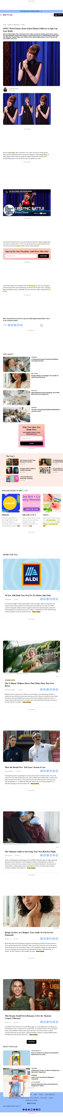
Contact (41, 1094)
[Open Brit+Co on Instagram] (29, 1109)
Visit (18, 526)
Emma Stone (43, 154)
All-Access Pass (51, 520)
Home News (34, 1068)
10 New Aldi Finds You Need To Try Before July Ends (28, 595)
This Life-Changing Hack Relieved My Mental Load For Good (45, 410)
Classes (46, 515)
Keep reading (36, 611)
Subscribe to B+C (29, 515)
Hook (18, 246)
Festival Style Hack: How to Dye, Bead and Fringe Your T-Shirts (44, 1085)
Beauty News (34, 373)
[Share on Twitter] (15, 325)
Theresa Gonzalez (10, 689)
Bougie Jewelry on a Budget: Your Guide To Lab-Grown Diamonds (44, 376)
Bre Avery (8, 599)
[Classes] (52, 503)
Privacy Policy (43, 1098)
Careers (35, 1094)
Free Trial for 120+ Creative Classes (29, 11)
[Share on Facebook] (9, 325)
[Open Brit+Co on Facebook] (24, 1109)
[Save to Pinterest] (12, 325)
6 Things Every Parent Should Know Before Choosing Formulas (44, 360)
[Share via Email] (18, 325)
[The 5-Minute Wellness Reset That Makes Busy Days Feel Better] (31, 656)
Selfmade (5, 515)
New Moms (34, 357)
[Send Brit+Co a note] (39, 1109)
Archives (51, 1098)
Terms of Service (34, 1098)
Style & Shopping (35, 1082)
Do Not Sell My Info (50, 1094)
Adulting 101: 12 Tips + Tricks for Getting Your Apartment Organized (45, 1071)
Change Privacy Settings (32, 1100)
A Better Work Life (36, 1050)
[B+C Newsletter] (31, 503)
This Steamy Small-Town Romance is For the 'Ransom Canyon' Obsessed (27, 461)
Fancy (40, 242)
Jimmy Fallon (11, 152)
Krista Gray (9, 855)
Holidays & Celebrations (14, 24)
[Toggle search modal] (52, 15)
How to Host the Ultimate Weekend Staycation (42, 1078)
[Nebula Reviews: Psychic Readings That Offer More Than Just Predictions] (16, 398)
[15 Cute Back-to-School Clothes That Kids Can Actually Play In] (45, 470)
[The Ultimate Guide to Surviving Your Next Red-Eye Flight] (31, 827)
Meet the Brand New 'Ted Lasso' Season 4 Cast (25, 767)
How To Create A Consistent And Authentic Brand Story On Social (45, 1053)
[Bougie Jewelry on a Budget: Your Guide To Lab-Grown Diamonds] (16, 381)
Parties (23, 24)
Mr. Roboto (32, 285)
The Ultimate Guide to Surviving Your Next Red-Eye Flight (30, 851)
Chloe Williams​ (10, 771)
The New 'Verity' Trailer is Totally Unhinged (28, 469)
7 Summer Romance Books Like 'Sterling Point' (26, 477)
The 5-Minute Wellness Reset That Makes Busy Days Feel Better (29, 684)
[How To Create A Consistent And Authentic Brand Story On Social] (16, 1058)
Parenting (34, 407)
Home (4, 24)
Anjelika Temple (14, 88)
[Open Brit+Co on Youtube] (31, 1110)
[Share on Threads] (21, 325)
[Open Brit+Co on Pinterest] (26, 1110)
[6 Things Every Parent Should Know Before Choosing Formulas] (16, 364)
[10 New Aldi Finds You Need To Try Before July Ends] (31, 574)
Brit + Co (8, 939)
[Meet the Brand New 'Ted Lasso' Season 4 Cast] (31, 746)
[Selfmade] (11, 503)
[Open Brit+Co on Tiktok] (37, 1109)
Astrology (34, 390)
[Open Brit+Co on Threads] (34, 1109)
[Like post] (41, 325)
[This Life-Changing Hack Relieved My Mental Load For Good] (16, 414)
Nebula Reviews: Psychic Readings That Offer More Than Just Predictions (45, 393)
